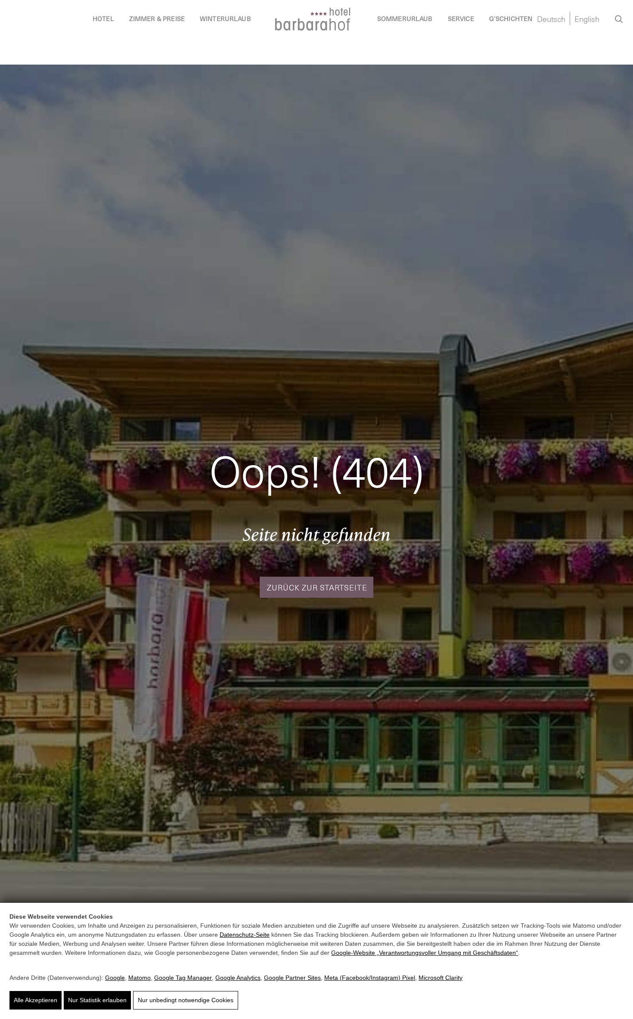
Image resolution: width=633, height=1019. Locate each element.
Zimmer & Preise (157, 18)
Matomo (139, 977)
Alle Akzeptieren (35, 1000)
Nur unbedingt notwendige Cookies (185, 1000)
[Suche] (619, 18)
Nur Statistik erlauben (97, 1000)
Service (461, 18)
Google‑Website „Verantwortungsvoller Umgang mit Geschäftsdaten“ (424, 952)
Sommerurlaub (405, 18)
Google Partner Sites (292, 977)
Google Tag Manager (183, 977)
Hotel (103, 18)
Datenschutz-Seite (245, 934)
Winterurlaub (225, 18)
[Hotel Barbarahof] (312, 19)
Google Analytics (238, 977)
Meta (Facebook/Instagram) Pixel (369, 977)
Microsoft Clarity (440, 977)
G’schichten (511, 18)
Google (115, 977)
